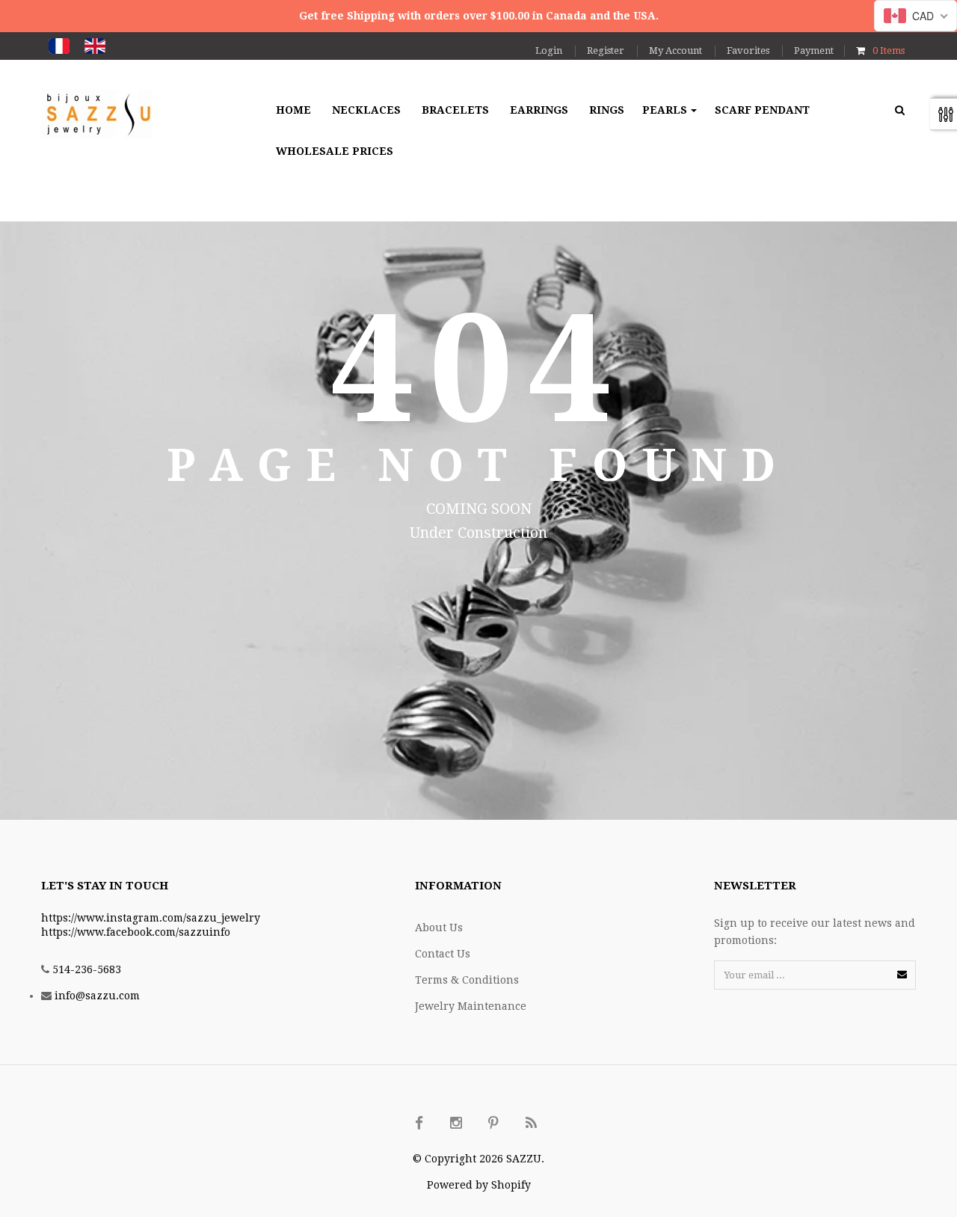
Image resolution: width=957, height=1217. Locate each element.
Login (548, 50)
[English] (95, 46)
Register (605, 50)
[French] (59, 46)
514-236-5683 (86, 969)
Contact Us (442, 954)
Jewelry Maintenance (470, 1006)
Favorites (748, 50)
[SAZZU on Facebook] (418, 1123)
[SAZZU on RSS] (530, 1123)
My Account (675, 50)
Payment (814, 50)
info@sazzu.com (97, 996)
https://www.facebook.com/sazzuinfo (135, 932)
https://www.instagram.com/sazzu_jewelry (150, 918)
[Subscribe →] (902, 974)
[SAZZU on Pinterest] (493, 1123)
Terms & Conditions (467, 980)
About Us (439, 928)
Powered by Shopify (479, 1185)
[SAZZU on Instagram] (456, 1123)
